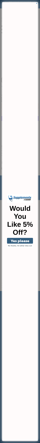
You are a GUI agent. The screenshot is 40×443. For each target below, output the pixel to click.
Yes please (20, 241)
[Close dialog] (36, 3)
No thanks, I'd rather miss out (20, 245)
